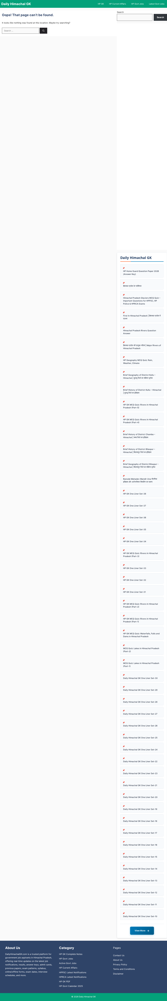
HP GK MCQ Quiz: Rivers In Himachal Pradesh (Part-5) (140, 406)
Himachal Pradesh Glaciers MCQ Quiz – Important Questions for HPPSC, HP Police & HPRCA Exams (141, 301)
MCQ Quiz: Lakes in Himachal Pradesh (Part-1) (141, 664)
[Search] (43, 31)
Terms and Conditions (124, 969)
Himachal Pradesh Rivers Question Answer (139, 332)
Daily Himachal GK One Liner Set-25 (140, 737)
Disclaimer (118, 973)
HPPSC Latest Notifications (72, 972)
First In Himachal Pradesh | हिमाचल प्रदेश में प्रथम (142, 317)
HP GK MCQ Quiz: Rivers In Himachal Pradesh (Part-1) (140, 620)
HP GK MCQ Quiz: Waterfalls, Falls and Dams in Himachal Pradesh (141, 635)
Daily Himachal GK (16, 4)
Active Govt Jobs (67, 963)
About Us (117, 960)
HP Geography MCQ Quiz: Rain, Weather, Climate (138, 361)
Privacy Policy (120, 964)
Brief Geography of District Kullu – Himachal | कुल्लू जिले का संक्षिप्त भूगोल (139, 376)
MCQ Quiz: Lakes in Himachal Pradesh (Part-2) (141, 650)
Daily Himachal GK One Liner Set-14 (140, 869)
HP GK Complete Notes (70, 954)
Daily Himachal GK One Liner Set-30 (140, 678)
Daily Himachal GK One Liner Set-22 (140, 761)
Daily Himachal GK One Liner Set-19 (140, 809)
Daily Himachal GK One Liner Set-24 (140, 749)
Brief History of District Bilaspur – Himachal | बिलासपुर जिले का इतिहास (139, 450)
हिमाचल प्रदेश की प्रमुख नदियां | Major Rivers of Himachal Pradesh (142, 347)
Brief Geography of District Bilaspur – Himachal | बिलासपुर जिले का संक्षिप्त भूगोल (141, 465)
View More (142, 930)
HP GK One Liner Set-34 (134, 541)
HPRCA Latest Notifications (72, 977)
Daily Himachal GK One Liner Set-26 (140, 725)
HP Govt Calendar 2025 (71, 986)
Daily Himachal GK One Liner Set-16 (140, 845)
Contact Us (118, 955)
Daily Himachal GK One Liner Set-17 (140, 833)
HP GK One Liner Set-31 (134, 592)
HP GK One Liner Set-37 (134, 505)
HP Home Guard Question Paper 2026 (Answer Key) (141, 272)
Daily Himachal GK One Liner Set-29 (140, 690)
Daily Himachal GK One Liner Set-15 (140, 857)
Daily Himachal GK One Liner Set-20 (140, 797)
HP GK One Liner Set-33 (134, 568)
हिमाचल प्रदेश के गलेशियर (132, 286)
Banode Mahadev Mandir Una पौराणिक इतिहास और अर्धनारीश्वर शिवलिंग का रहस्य (140, 480)
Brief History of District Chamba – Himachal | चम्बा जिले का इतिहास (139, 436)
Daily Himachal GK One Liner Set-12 (140, 892)
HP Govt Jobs (137, 4)
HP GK (101, 4)
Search (120, 12)
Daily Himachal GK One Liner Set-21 (140, 785)
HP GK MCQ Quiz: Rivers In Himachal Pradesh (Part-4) (140, 421)
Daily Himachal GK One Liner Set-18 (140, 821)
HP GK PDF (64, 981)
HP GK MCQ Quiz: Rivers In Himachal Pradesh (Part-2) (140, 605)
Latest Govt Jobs (156, 4)
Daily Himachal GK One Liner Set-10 (140, 916)
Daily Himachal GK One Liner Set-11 (140, 904)
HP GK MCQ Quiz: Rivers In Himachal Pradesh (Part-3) (140, 554)
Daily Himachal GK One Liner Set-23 (140, 773)
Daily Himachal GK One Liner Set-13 (140, 880)
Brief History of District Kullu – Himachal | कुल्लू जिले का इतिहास (142, 391)
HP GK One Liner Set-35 (134, 529)
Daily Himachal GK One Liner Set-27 (140, 714)
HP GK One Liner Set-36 (134, 517)
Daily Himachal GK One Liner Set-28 (140, 702)
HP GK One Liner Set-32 (134, 580)
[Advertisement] (142, 136)
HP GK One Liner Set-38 (134, 494)
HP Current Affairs (117, 4)
